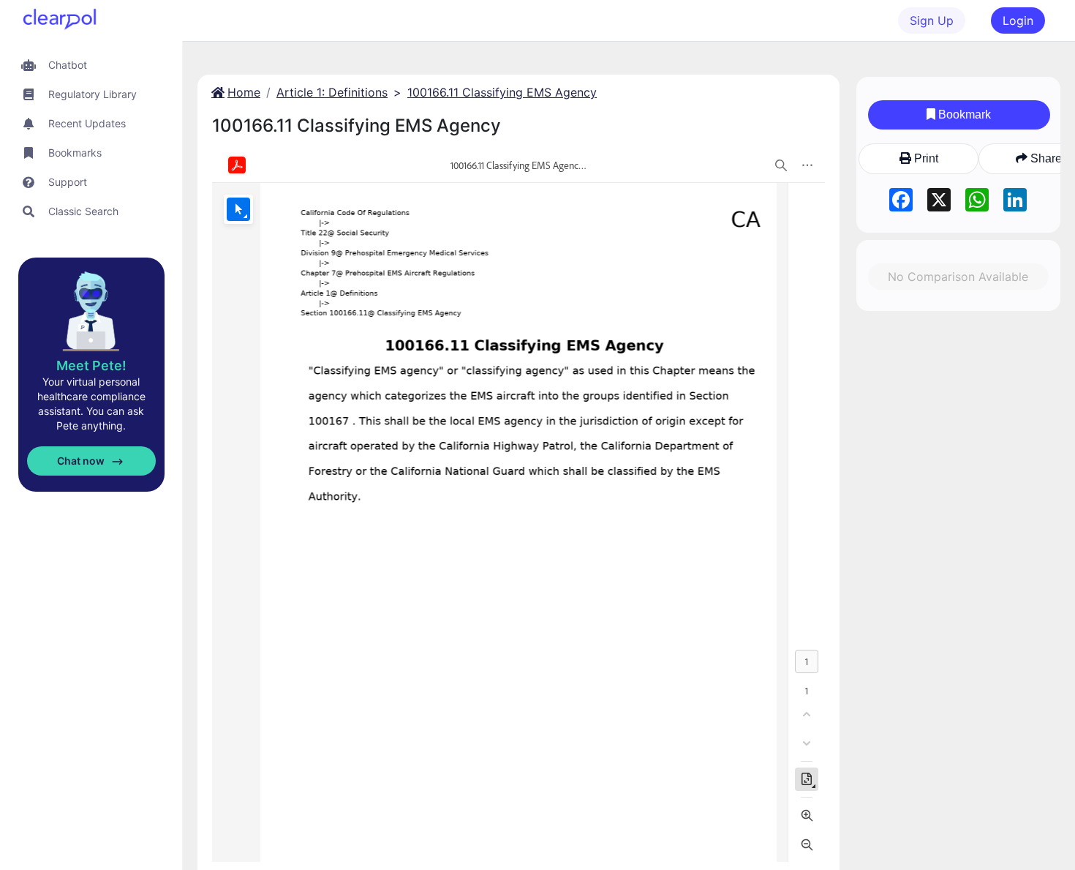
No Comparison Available (958, 276)
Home (243, 92)
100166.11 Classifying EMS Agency (502, 92)
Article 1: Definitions (332, 92)
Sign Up (932, 20)
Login (1018, 20)
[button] (91, 65)
